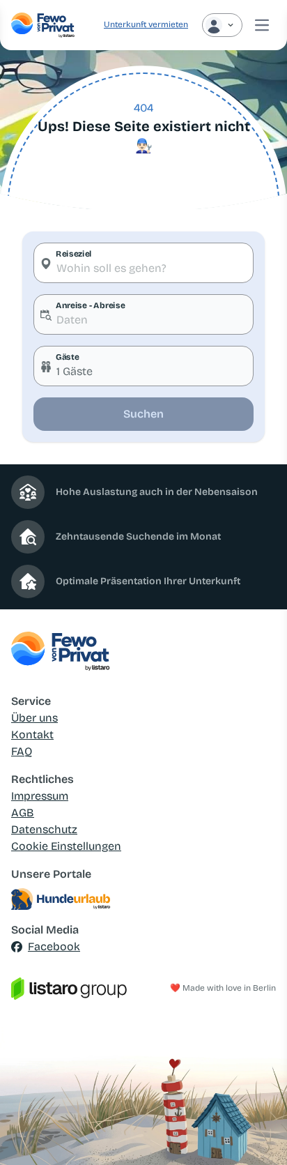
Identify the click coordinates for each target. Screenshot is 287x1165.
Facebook (54, 946)
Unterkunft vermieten (146, 24)
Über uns (34, 717)
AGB (22, 812)
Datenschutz (44, 829)
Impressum (39, 795)
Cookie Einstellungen (66, 846)
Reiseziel (74, 254)
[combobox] (143, 263)
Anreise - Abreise (90, 305)
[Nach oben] (256, 1134)
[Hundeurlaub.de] (143, 899)
